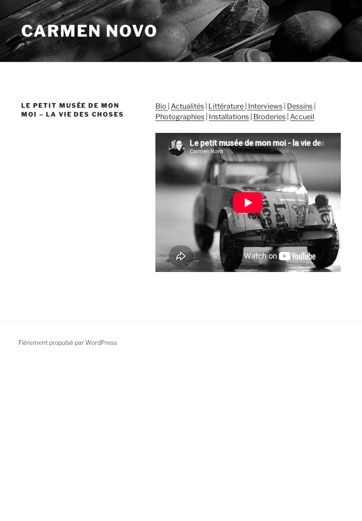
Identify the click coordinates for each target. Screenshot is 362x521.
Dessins (300, 106)
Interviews (265, 106)
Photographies (179, 117)
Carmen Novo (89, 31)
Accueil (302, 117)
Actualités (187, 106)
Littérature (226, 106)
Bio (161, 106)
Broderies (269, 117)
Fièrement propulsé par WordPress (68, 342)
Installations (229, 117)
